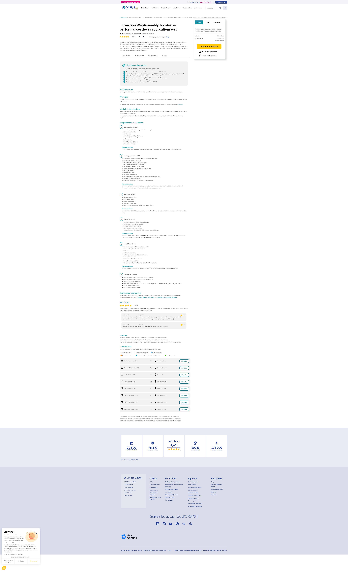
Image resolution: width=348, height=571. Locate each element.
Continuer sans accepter (8, 561)
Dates (164, 55)
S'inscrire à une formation (154, 493)
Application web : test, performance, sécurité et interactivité (170, 17)
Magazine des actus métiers (216, 485)
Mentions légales (137, 550)
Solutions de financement (130, 293)
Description (126, 55)
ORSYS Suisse (128, 492)
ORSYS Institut (128, 484)
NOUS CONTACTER (205, 2)
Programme (139, 55)
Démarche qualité (193, 490)
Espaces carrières (193, 498)
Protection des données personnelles (155, 550)
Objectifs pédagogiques (136, 65)
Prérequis (124, 97)
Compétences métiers (171, 489)
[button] (4, 568)
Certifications (154, 487)
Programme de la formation (131, 123)
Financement (153, 55)
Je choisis (21, 561)
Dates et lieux (126, 346)
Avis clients (124, 302)
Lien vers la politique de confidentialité (13, 554)
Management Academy (171, 494)
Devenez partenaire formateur (196, 501)
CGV (169, 550)
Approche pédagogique (194, 487)
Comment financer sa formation (146, 297)
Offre (151, 482)
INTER (199, 22)
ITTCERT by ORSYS (130, 482)
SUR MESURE (217, 22)
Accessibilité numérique (195, 506)
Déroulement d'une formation (155, 498)
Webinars (214, 492)
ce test (180, 104)
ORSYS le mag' (128, 495)
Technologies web (147, 17)
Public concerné (126, 89)
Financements (154, 490)
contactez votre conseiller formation (167, 297)
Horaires (123, 335)
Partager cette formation (209, 55)
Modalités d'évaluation (130, 109)
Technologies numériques (134, 17)
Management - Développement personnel (174, 485)
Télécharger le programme (209, 51)
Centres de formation (194, 495)
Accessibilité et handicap (195, 503)
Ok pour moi (33, 561)
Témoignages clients (217, 489)
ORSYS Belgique (128, 487)
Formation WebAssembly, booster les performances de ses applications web (207, 17)
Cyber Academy (169, 497)
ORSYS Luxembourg (129, 490)
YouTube (213, 494)
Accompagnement (155, 484)
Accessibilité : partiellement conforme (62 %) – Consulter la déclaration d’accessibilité (201, 550)
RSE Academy (169, 500)
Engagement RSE (193, 492)
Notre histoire (192, 484)
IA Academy (168, 492)
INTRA (207, 22)
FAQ (212, 482)
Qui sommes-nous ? (193, 482)
